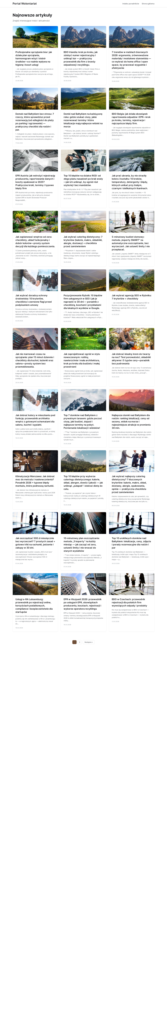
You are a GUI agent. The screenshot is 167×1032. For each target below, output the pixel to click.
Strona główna (148, 3)
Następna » (89, 642)
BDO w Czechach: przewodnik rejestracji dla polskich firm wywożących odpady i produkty (129, 602)
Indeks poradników (130, 3)
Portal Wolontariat (25, 3)
